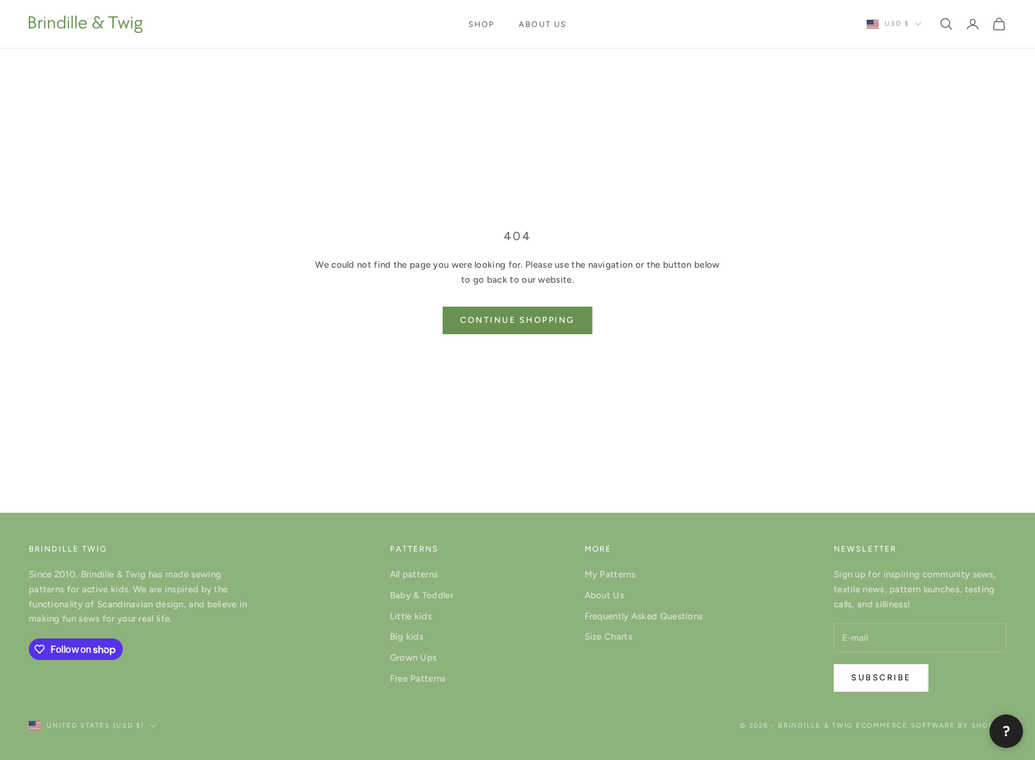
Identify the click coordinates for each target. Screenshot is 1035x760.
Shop (481, 24)
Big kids (406, 636)
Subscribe (881, 678)
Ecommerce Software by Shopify (931, 725)
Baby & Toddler (421, 595)
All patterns (414, 574)
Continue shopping (517, 320)
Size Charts (608, 636)
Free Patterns (418, 678)
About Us (543, 24)
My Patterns (610, 574)
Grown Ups (413, 657)
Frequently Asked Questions (644, 616)
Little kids (411, 616)
